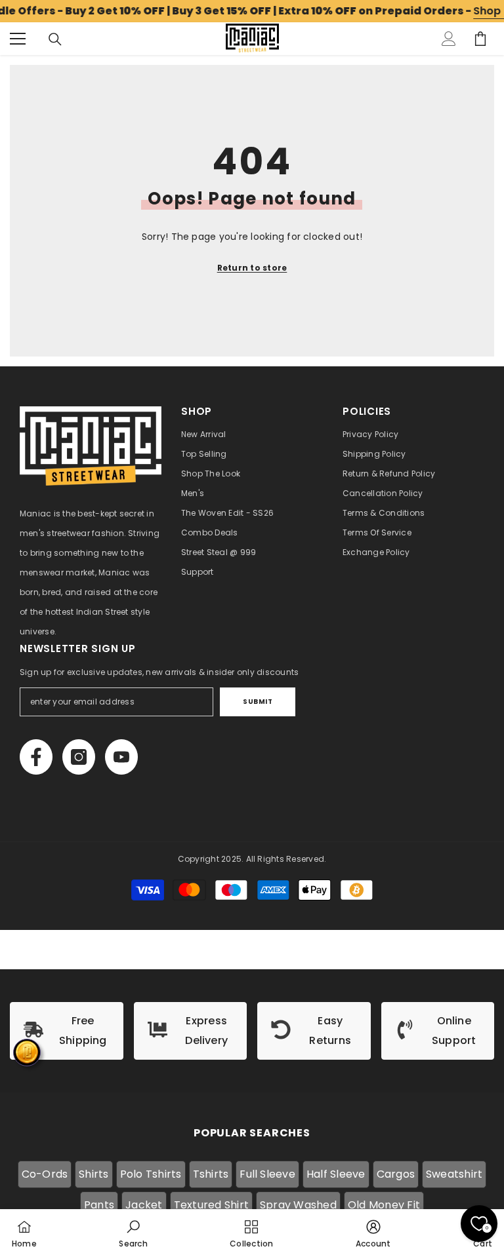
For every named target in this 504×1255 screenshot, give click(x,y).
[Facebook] (36, 757)
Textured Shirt (211, 1204)
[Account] (449, 38)
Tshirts (211, 1174)
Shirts (93, 1174)
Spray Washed (298, 1204)
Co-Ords (45, 1174)
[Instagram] (78, 757)
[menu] (18, 39)
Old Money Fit (384, 1204)
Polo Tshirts (151, 1174)
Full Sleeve (267, 1174)
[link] (66, 1031)
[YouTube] (121, 757)
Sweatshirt (454, 1174)
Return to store (252, 267)
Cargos (396, 1174)
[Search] (55, 39)
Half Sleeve (336, 1174)
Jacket (143, 1204)
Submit (257, 701)
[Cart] (480, 38)
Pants (99, 1204)
